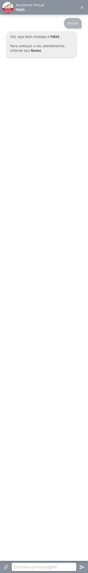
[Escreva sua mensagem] (44, 567)
